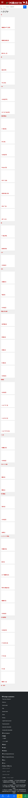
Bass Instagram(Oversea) (8, 757)
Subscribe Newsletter (6, 727)
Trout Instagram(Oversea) (8, 753)
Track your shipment (6, 699)
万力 (2, 269)
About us (4, 702)
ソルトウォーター (6, 774)
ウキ (2, 86)
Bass (4, 760)
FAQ (3, 708)
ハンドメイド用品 (5, 536)
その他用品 (3, 617)
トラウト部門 (5, 741)
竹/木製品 (3, 493)
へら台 (2, 434)
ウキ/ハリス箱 (4, 464)
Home (3, 796)
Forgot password (5, 723)
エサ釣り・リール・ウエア (7, 777)
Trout (4, 763)
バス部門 (4, 738)
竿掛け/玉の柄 (4, 311)
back (8, 796)
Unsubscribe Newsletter (7, 730)
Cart (25, 796)
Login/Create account (6, 720)
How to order (5, 705)
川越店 (4, 747)
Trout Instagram (6, 733)
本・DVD (3, 685)
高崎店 (4, 744)
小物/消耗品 (3, 116)
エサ (2, 252)
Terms (3, 714)
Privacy (3, 717)
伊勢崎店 (5, 750)
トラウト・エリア (6, 771)
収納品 (2, 379)
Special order (5, 711)
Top (14, 796)
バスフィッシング (6, 768)
